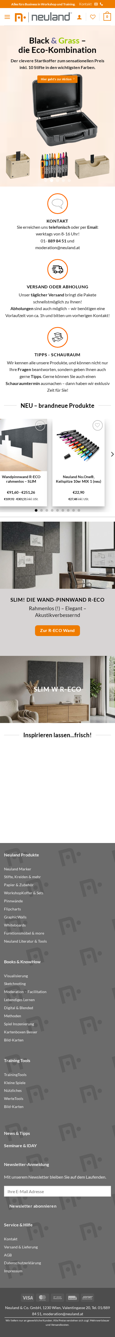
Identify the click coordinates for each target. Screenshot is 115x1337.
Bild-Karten (14, 1040)
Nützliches (13, 1090)
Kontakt (85, 4)
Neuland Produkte (21, 854)
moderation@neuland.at (57, 247)
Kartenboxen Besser (20, 1032)
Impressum (13, 1271)
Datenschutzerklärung (22, 1263)
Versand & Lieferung (21, 1247)
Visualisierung (16, 976)
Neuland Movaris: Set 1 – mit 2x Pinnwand (36, 479)
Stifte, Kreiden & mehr (22, 877)
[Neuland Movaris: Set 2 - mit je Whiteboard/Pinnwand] (27, 774)
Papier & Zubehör (19, 885)
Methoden (12, 1016)
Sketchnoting (15, 984)
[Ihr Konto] (79, 17)
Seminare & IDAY (20, 1145)
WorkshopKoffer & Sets (23, 893)
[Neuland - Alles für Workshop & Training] (43, 17)
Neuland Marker (17, 869)
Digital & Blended (18, 1008)
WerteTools (13, 1098)
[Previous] (5, 790)
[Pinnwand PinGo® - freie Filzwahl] (75, 774)
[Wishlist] (92, 17)
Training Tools (17, 1060)
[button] (7, 16)
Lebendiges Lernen (19, 1000)
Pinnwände (13, 901)
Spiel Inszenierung (19, 1024)
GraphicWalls (15, 917)
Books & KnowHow (22, 961)
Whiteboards (15, 925)
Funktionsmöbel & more (24, 933)
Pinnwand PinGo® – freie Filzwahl (75, 810)
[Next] (109, 790)
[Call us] (101, 4)
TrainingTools (15, 1075)
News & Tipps (17, 1133)
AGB (8, 1255)
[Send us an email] (96, 4)
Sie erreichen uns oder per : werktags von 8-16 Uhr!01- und (57, 233)
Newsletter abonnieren (33, 1206)
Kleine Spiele (14, 1083)
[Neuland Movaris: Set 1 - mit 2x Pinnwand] (36, 445)
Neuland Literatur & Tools (25, 941)
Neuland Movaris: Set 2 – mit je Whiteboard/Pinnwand (27, 812)
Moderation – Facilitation (25, 992)
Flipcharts (12, 909)
